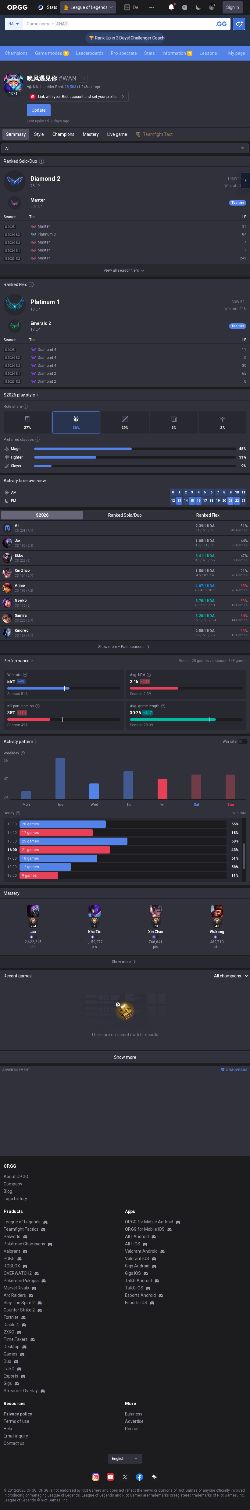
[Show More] (171, 7)
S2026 (42, 515)
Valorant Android (141, 1251)
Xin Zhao (22, 570)
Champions (16, 53)
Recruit (132, 1428)
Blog (8, 1191)
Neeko (21, 600)
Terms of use (16, 1421)
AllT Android (137, 1236)
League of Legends (89, 7)
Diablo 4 (11, 1324)
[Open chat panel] (245, 180)
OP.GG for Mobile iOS (145, 1229)
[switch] (235, 741)
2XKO (9, 1332)
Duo (7, 1361)
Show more (125, 1057)
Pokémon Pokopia (21, 1280)
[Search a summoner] (221, 24)
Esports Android (140, 1295)
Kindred (21, 630)
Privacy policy (18, 1413)
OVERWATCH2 (18, 1273)
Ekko (19, 555)
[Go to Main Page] (17, 7)
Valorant (12, 1251)
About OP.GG (16, 1176)
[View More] (152, 7)
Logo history (15, 1198)
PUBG (9, 1258)
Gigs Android (137, 1265)
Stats (149, 53)
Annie (20, 585)
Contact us (14, 1443)
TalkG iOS (134, 1287)
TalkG (9, 1368)
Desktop (12, 1346)
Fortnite (11, 1317)
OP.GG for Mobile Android (149, 1221)
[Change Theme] (198, 7)
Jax (17, 540)
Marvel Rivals (16, 1287)
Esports (11, 1376)
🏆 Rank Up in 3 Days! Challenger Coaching (118, 37)
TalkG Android (138, 1280)
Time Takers (16, 1339)
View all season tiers (121, 270)
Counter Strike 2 (19, 1309)
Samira (21, 615)
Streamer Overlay (21, 1390)
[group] (125, 850)
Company (13, 1183)
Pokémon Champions (24, 1243)
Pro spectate (124, 53)
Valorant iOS (137, 1258)
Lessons (208, 53)
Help (8, 1428)
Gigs (8, 1383)
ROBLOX (12, 1265)
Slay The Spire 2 (19, 1302)
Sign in (232, 7)
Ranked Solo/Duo (125, 515)
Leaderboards (90, 53)
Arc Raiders (15, 1295)
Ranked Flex (208, 515)
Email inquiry (16, 1436)
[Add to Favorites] (83, 78)
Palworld (12, 1236)
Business (133, 1413)
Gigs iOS (133, 1273)
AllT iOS (132, 1243)
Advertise (134, 1421)
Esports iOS (136, 1302)
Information (176, 53)
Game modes (51, 53)
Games (10, 1354)
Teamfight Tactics (21, 1229)
